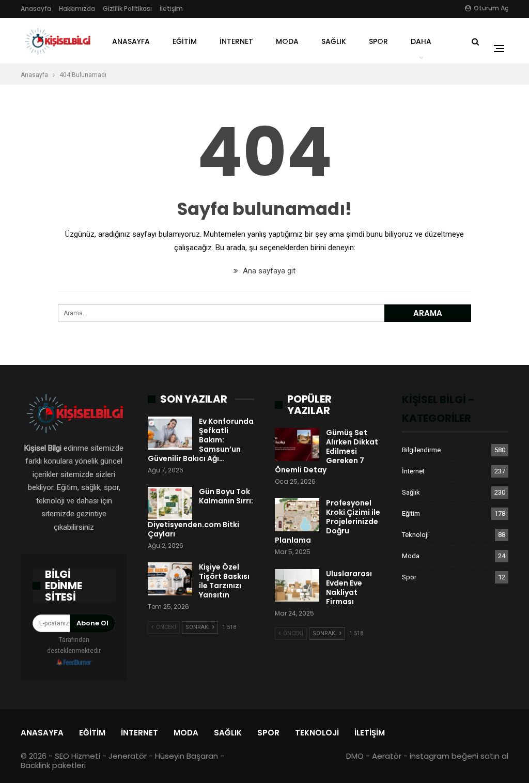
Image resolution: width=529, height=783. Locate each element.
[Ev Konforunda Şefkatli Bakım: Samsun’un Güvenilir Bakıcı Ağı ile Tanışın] (170, 433)
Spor (378, 41)
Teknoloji (415, 535)
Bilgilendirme (421, 450)
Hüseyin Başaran (186, 755)
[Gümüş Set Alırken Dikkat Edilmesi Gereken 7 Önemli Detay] (297, 444)
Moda (287, 41)
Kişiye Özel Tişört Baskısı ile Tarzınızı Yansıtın (224, 581)
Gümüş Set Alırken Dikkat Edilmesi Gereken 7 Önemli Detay (326, 451)
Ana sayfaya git (268, 270)
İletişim (171, 8)
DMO (355, 755)
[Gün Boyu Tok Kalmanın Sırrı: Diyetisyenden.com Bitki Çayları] (170, 503)
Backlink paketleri (53, 765)
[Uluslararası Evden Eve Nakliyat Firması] (297, 585)
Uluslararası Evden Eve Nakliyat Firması (349, 588)
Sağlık (333, 41)
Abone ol (92, 623)
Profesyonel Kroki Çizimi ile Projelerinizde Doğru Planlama (327, 521)
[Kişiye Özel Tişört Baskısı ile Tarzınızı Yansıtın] (170, 578)
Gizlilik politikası (127, 8)
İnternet (236, 41)
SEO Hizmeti (77, 755)
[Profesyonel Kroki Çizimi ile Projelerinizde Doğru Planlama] (297, 514)
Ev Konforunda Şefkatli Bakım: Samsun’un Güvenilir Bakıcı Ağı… (201, 440)
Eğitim (185, 41)
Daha (421, 41)
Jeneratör (127, 755)
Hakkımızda (77, 8)
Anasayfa (36, 8)
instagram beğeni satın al (459, 755)
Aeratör (386, 755)
